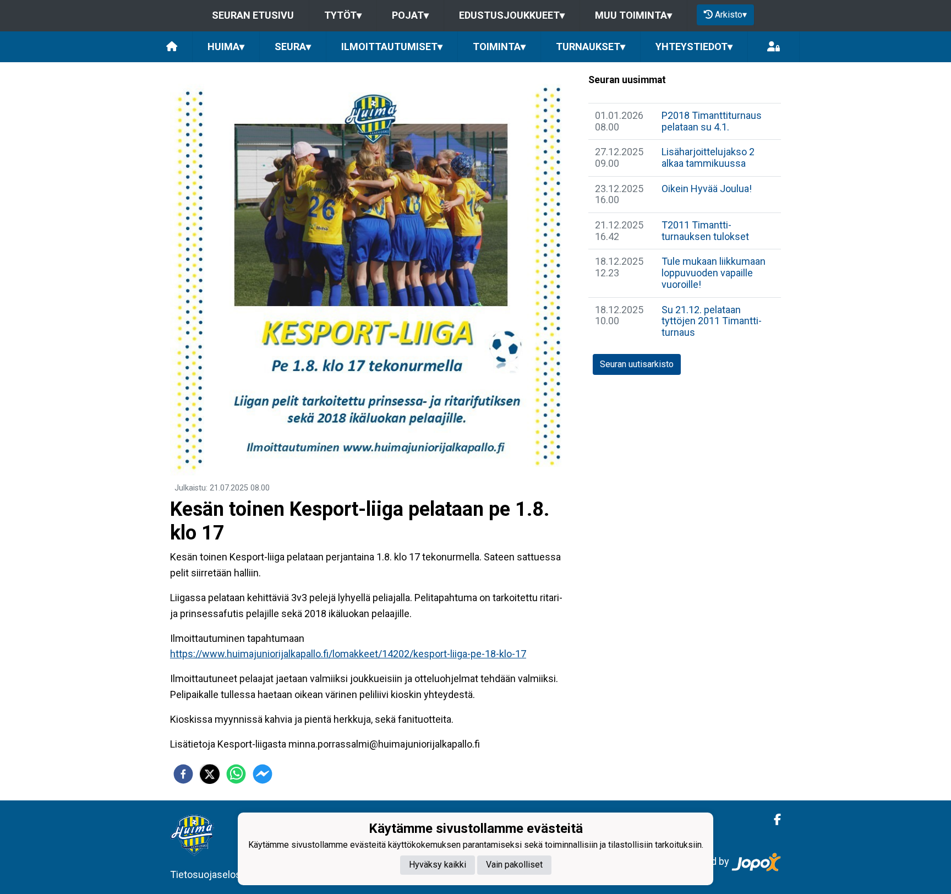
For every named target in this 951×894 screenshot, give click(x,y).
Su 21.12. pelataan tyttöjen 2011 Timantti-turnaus (712, 321)
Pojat (410, 15)
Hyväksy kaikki (437, 864)
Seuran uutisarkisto (637, 364)
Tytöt (343, 15)
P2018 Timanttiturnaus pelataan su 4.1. (712, 121)
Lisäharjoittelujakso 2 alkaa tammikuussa (708, 157)
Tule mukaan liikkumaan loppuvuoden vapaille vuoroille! (714, 272)
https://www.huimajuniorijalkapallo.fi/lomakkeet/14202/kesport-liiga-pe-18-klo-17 (348, 653)
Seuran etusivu (253, 15)
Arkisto (731, 14)
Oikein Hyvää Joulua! (707, 188)
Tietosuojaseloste (210, 874)
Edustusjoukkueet (512, 15)
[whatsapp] (236, 774)
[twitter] (210, 774)
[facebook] (183, 774)
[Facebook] (773, 820)
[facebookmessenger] (262, 774)
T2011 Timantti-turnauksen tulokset (705, 230)
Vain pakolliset (514, 864)
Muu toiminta (633, 15)
